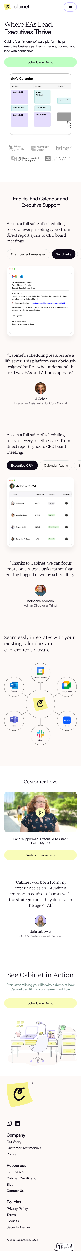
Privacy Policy (17, 1208)
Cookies (13, 1221)
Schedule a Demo (41, 62)
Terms (11, 1215)
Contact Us (15, 1191)
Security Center (18, 1227)
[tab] (28, 254)
